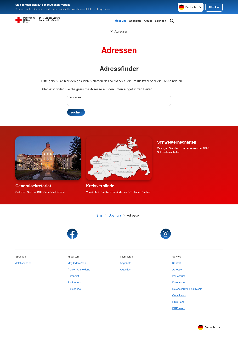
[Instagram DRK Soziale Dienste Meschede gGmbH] (165, 234)
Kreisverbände (100, 186)
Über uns (120, 20)
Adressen (177, 269)
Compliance (179, 295)
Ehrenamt (73, 276)
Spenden (160, 20)
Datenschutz (179, 282)
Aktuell (148, 20)
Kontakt (176, 263)
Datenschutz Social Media (187, 289)
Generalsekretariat (33, 186)
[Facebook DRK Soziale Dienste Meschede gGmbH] (72, 234)
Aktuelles (125, 269)
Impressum (178, 276)
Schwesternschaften (176, 142)
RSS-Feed (178, 302)
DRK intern (178, 308)
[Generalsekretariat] (48, 158)
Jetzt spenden (23, 263)
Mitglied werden (77, 263)
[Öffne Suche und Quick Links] (172, 20)
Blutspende (74, 289)
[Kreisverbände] (119, 158)
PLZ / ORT (75, 97)
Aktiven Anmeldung (79, 269)
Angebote (135, 20)
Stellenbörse (75, 282)
